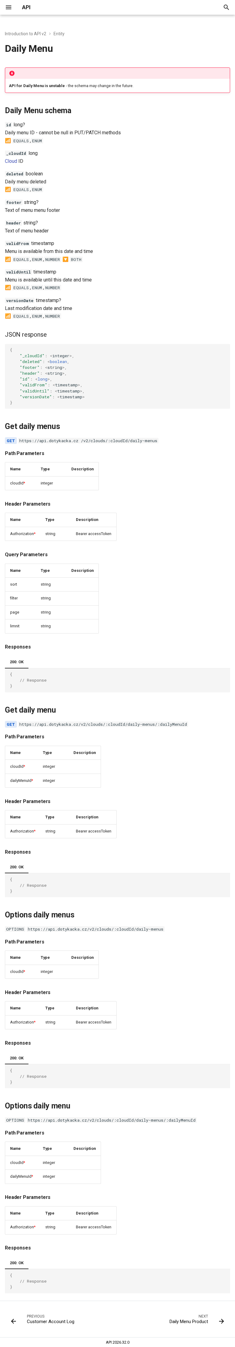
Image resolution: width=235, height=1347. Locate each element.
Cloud (11, 161)
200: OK (17, 662)
